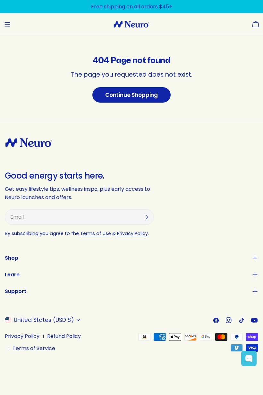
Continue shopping (131, 95)
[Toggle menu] (7, 24)
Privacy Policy (22, 336)
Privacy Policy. (133, 233)
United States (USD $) (44, 320)
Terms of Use (95, 233)
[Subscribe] (146, 217)
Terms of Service (34, 348)
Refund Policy (64, 336)
